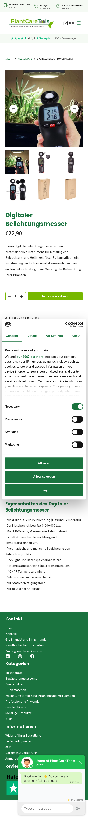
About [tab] (76, 335)
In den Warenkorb (55, 296)
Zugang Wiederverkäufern (23, 651)
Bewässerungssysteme (21, 678)
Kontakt (11, 634)
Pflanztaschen (15, 690)
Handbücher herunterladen (24, 645)
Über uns (11, 628)
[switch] (77, 419)
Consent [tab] (12, 335)
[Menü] (79, 23)
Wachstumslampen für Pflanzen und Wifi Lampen (40, 696)
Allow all (44, 463)
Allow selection (44, 476)
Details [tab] (32, 335)
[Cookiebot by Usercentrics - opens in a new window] (65, 324)
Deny (44, 490)
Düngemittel (14, 684)
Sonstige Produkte (18, 713)
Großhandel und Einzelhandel (26, 639)
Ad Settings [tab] (54, 335)
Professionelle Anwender (23, 701)
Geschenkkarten (16, 707)
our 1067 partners (30, 356)
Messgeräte (13, 673)
